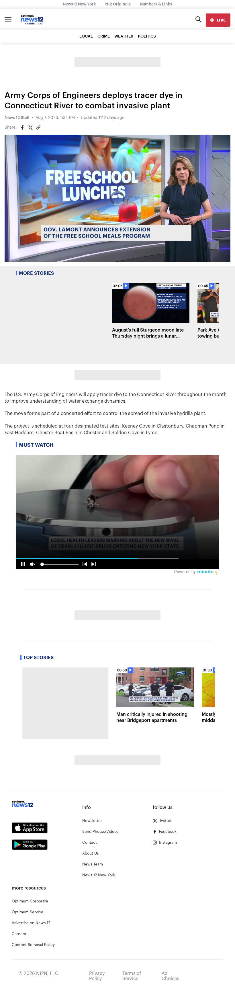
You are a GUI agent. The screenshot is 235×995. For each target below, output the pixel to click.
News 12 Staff (17, 118)
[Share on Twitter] (30, 127)
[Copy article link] (38, 127)
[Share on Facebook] (22, 127)
